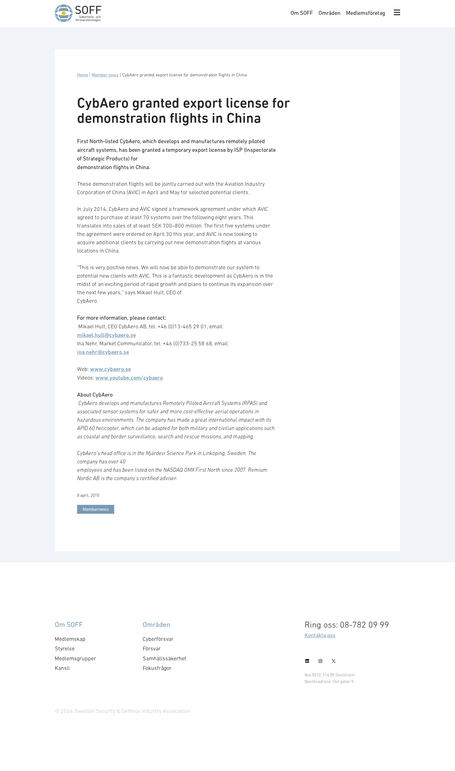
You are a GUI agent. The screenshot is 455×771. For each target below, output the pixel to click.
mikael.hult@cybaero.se (106, 335)
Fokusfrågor (157, 668)
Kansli (62, 668)
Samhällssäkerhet (164, 658)
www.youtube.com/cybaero (129, 377)
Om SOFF (302, 13)
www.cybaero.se (110, 369)
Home (82, 74)
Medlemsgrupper (75, 658)
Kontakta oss (320, 635)
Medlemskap (70, 639)
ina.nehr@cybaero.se (103, 352)
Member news (105, 74)
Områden (329, 13)
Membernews (96, 509)
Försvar (152, 648)
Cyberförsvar (158, 639)
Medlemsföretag (365, 13)
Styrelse (65, 648)
